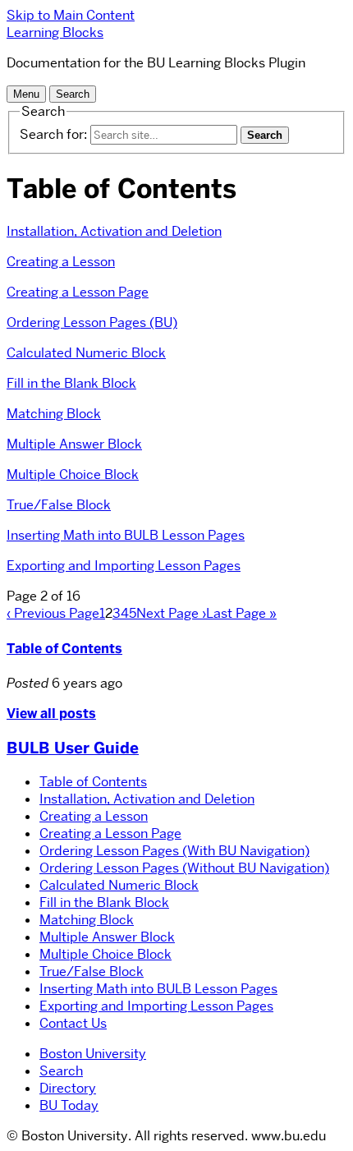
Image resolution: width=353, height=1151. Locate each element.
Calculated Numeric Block (86, 352)
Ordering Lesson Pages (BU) (92, 322)
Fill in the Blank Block (71, 383)
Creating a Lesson (61, 261)
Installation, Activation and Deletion (114, 231)
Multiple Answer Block (74, 444)
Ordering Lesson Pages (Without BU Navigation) (184, 868)
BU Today (69, 1105)
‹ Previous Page (53, 613)
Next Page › (171, 613)
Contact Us (73, 1023)
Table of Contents (64, 648)
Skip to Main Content (71, 15)
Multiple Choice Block (73, 474)
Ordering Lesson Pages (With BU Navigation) (174, 850)
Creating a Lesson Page (78, 292)
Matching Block (54, 413)
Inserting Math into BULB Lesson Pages (126, 535)
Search (61, 1071)
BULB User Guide (73, 748)
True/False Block (59, 504)
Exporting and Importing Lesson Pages (124, 565)
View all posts (51, 713)
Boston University (92, 1053)
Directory (67, 1088)
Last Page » (241, 613)
